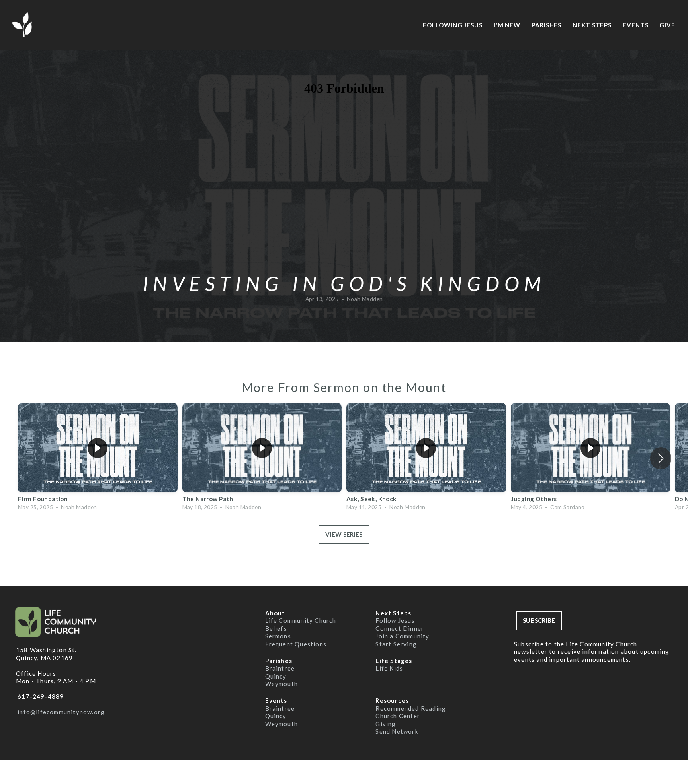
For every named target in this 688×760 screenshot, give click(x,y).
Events (636, 25)
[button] (660, 458)
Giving (385, 723)
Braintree (281, 668)
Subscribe (539, 620)
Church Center (398, 715)
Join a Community (402, 636)
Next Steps (593, 25)
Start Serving (396, 644)
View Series (343, 534)
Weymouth (281, 683)
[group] (98, 458)
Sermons (278, 636)
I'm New (508, 25)
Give (667, 25)
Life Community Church (301, 620)
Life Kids (389, 668)
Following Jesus (453, 25)
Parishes (547, 25)
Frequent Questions (296, 644)
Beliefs (276, 628)
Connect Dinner (399, 628)
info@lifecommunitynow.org (60, 711)
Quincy (276, 676)
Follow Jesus (394, 620)
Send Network (396, 731)
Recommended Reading (411, 708)
